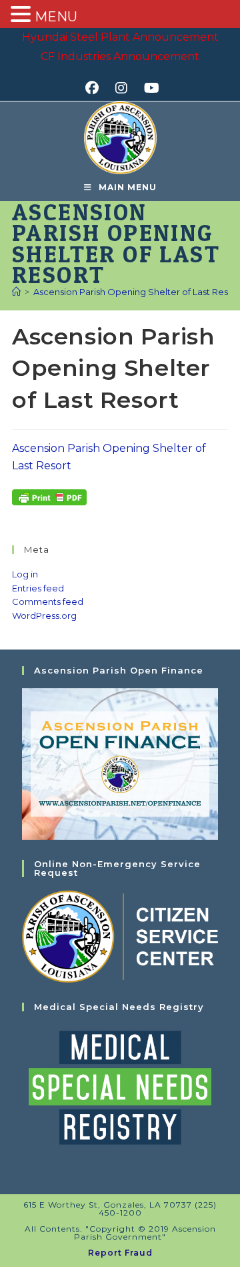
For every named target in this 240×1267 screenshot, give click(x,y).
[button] (23, 15)
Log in (25, 574)
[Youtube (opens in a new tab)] (149, 88)
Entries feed (38, 588)
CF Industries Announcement (120, 56)
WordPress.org (44, 615)
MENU (56, 17)
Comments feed (47, 601)
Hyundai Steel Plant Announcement (120, 37)
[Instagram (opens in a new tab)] (125, 88)
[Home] (16, 291)
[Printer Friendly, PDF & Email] (49, 497)
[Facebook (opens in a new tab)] (96, 88)
